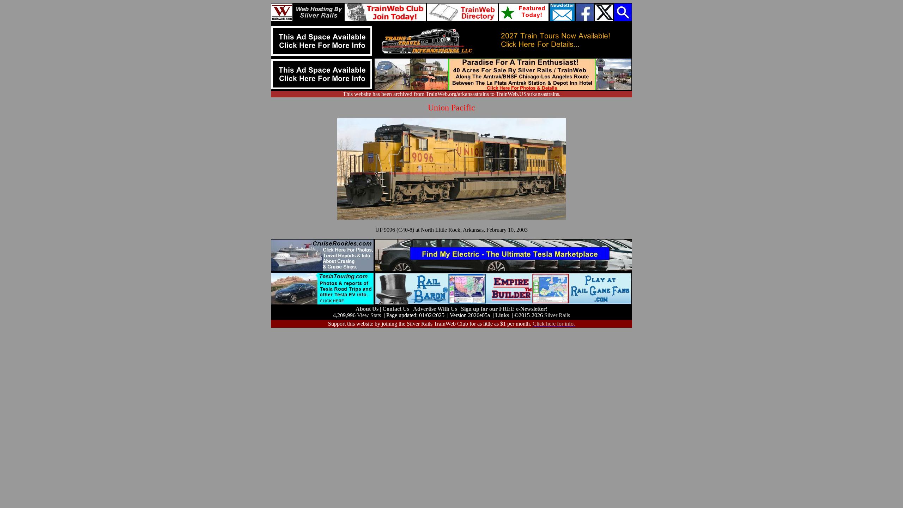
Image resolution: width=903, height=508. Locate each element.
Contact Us (396, 309)
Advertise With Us (436, 309)
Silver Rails (557, 315)
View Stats (369, 315)
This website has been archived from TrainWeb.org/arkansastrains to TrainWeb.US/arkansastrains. (451, 94)
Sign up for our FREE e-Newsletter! (504, 309)
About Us (368, 309)
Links (502, 315)
